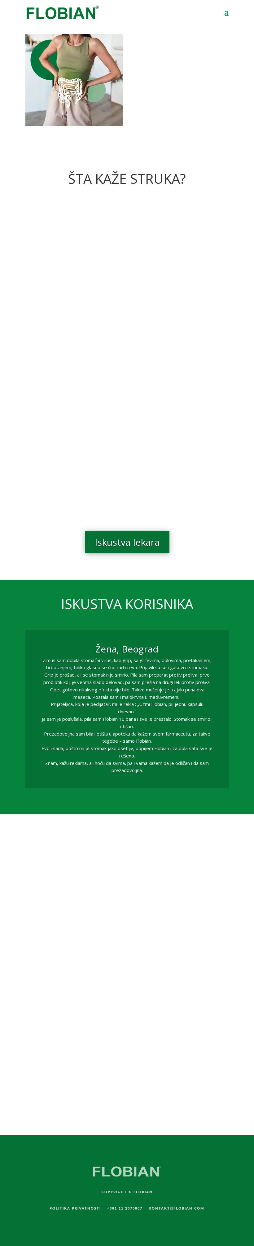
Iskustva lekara (127, 542)
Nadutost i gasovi (56, 483)
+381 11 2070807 (124, 1208)
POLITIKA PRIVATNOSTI (75, 1208)
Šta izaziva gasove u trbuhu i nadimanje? (88, 417)
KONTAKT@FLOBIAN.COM (176, 1208)
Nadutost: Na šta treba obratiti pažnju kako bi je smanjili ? (113, 342)
